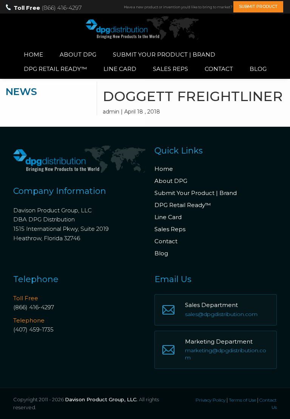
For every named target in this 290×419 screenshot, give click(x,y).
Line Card (119, 68)
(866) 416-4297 (33, 307)
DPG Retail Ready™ (55, 68)
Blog (258, 68)
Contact (219, 68)
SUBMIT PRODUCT (258, 6)
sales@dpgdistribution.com (221, 314)
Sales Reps (170, 68)
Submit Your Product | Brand (164, 54)
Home (33, 54)
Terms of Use (242, 400)
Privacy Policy (210, 400)
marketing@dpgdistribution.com (225, 354)
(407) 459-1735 (33, 329)
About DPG (78, 54)
